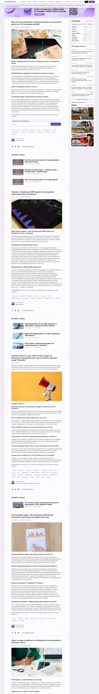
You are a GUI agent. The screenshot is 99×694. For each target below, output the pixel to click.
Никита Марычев (19, 138)
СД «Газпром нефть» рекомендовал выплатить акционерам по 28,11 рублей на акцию (42, 503)
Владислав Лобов (37, 506)
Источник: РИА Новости (25, 27)
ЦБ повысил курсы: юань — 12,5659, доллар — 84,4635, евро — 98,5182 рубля (41, 171)
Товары (73, 77)
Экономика (73, 63)
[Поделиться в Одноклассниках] (15, 147)
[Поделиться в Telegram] (12, 147)
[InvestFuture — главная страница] (10, 2)
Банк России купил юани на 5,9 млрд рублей (41, 180)
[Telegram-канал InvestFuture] (49, 11)
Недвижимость (74, 49)
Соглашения (71, 5)
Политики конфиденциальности (12, 6)
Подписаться (56, 124)
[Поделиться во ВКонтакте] (18, 147)
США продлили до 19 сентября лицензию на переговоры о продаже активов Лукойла (41, 325)
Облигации (73, 85)
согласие (39, 5)
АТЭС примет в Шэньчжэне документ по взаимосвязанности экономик (39, 344)
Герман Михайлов (37, 181)
